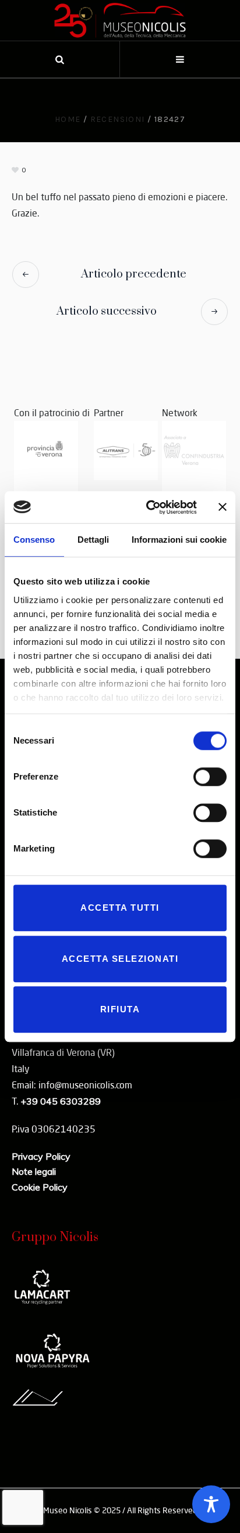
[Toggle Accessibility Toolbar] (211, 1504)
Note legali (34, 1171)
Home (68, 119)
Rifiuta (120, 1009)
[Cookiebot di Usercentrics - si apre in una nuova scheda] (148, 507)
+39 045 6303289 (60, 1101)
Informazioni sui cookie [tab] (179, 539)
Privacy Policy (41, 1156)
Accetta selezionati (120, 959)
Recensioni (117, 119)
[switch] (210, 776)
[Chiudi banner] (222, 507)
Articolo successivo (107, 311)
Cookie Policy (40, 1187)
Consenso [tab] (34, 539)
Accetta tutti (120, 907)
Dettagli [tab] (93, 539)
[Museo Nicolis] (120, 20)
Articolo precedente (133, 274)
